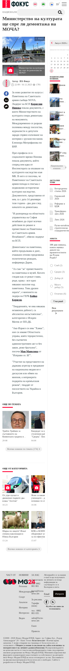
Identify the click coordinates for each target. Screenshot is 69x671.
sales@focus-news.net (37, 619)
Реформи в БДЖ (60, 205)
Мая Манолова (29, 351)
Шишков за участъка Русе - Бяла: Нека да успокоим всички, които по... (61, 127)
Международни (25, 591)
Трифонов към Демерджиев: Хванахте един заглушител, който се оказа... (61, 86)
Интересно (24, 613)
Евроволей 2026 (60, 197)
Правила (35, 631)
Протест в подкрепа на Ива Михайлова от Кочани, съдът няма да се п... (61, 113)
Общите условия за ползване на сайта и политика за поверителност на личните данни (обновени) (34, 646)
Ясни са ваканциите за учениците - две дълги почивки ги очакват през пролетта (43, 498)
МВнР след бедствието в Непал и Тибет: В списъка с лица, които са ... (61, 154)
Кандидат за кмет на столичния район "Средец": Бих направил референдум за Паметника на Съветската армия (43, 434)
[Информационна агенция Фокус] (46, 602)
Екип (34, 626)
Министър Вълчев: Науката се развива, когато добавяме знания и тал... (61, 141)
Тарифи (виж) (35, 604)
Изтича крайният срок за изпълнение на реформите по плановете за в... (61, 100)
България (23, 581)
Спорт (22, 597)
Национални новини (57, 78)
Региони (23, 586)
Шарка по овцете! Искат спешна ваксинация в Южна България (14, 534)
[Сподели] (6, 106)
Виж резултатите (57, 309)
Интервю (23, 607)
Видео (22, 618)
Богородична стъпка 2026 (61, 189)
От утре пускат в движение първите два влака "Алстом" (13, 498)
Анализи (23, 602)
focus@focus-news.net (37, 592)
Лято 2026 (59, 219)
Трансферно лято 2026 (60, 212)
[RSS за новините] (52, 602)
